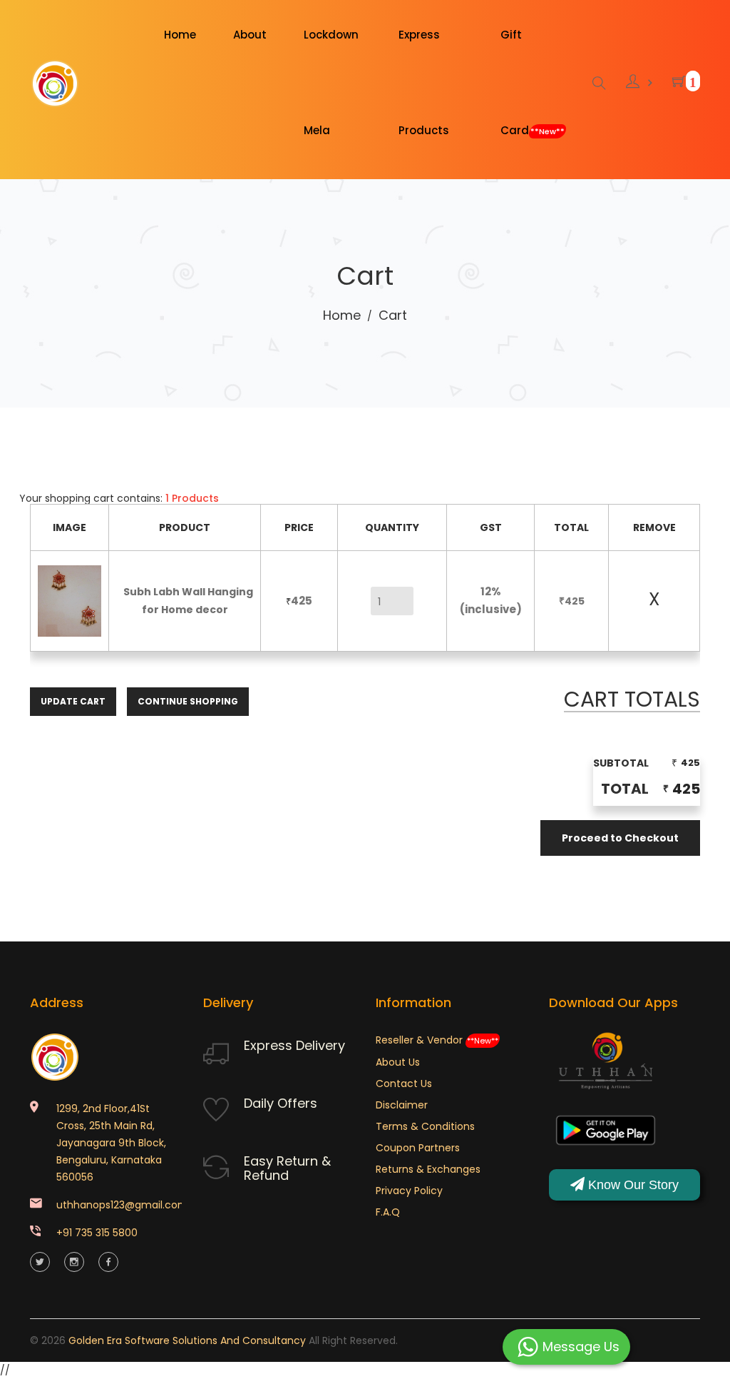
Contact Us (404, 1083)
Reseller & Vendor (437, 1040)
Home (342, 315)
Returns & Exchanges (428, 1169)
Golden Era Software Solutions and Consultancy (187, 1340)
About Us (398, 1062)
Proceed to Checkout (620, 838)
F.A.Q (388, 1212)
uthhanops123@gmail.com (122, 1205)
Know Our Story (632, 1185)
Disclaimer (402, 1105)
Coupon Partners (418, 1148)
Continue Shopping (188, 701)
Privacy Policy (409, 1190)
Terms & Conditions (425, 1126)
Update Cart (73, 701)
